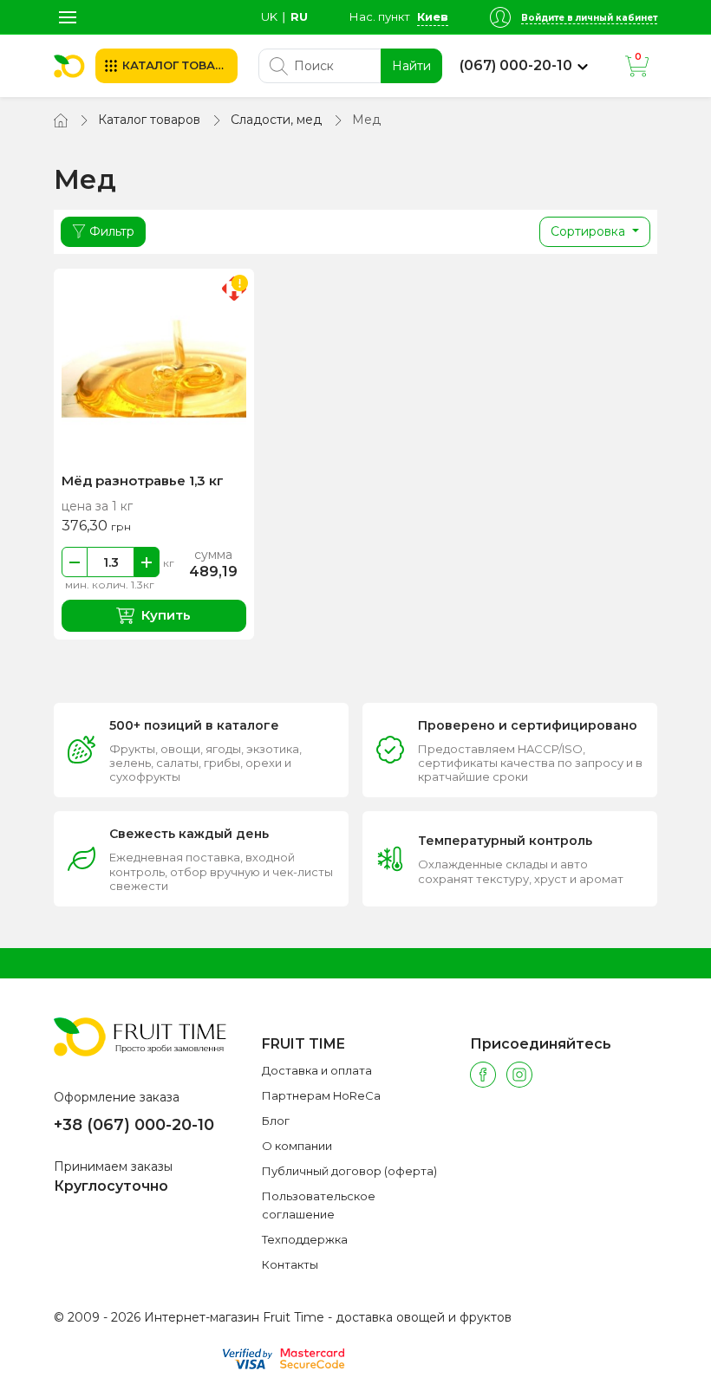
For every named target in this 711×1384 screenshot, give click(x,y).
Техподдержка (305, 1239)
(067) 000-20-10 (516, 66)
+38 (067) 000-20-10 (134, 1124)
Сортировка (590, 231)
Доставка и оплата (317, 1070)
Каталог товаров (149, 119)
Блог (276, 1120)
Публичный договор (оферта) (349, 1171)
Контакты (290, 1264)
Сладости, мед (276, 119)
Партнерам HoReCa (321, 1095)
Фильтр (111, 231)
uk (269, 16)
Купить (166, 615)
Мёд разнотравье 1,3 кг (143, 480)
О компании (297, 1146)
